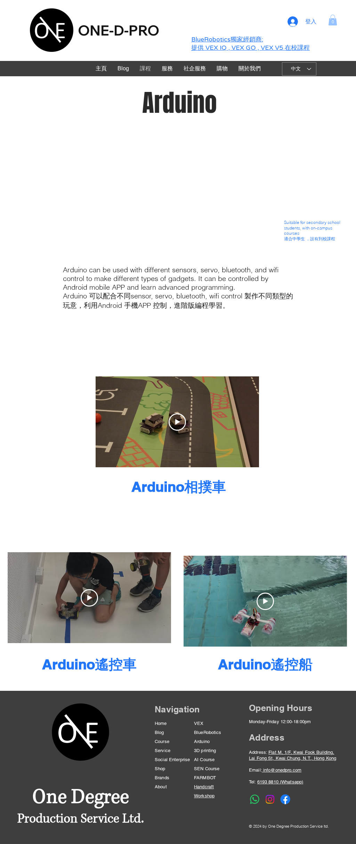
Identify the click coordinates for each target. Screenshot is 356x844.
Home (161, 723)
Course (162, 741)
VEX (198, 723)
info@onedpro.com (281, 770)
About (161, 786)
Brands (162, 777)
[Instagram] (270, 799)
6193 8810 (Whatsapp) (280, 781)
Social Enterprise (172, 759)
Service (162, 750)
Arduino (202, 741)
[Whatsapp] (254, 799)
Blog (159, 732)
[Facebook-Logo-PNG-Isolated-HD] (285, 799)
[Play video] (177, 422)
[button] (332, 20)
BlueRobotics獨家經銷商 (226, 39)
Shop (160, 768)
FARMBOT (205, 777)
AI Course (204, 759)
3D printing (205, 750)
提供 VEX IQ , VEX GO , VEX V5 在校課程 (250, 48)
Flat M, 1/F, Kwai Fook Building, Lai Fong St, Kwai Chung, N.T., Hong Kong (292, 755)
